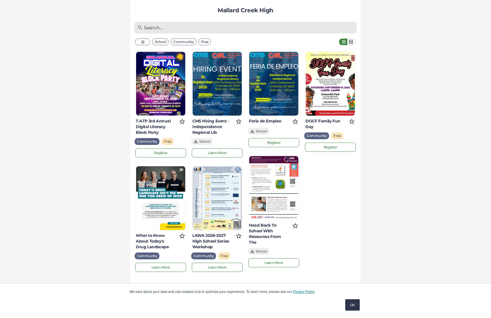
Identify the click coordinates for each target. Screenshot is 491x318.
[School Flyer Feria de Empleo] (274, 84)
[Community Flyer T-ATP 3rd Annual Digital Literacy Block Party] (161, 84)
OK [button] (352, 304)
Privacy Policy (304, 291)
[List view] (351, 41)
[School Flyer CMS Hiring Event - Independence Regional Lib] (217, 84)
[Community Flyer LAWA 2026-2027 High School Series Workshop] (217, 198)
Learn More (160, 267)
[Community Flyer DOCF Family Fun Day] (330, 84)
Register (161, 153)
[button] (142, 41)
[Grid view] (343, 41)
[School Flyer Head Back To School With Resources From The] (274, 188)
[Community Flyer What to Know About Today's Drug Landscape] (161, 198)
